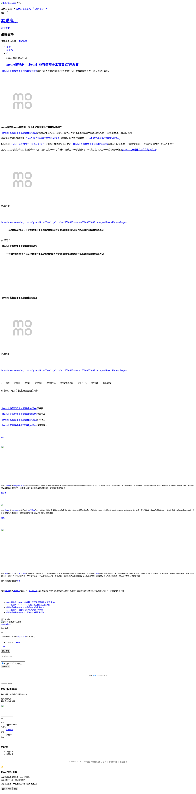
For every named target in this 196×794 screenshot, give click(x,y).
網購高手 (9, 20)
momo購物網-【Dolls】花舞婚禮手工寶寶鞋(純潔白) (42, 64)
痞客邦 (20, 636)
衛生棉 (7, 591)
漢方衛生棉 (33, 591)
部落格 (9, 50)
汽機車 (18, 642)
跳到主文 (5, 28)
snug (3, 437)
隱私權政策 (113, 762)
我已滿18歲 (6, 789)
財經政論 (23, 41)
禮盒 (18, 581)
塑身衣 (3, 493)
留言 (24, 636)
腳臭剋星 (20, 486)
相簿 (8, 47)
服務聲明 (123, 762)
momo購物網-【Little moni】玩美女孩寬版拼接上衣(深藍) (28, 605)
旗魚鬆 (96, 573)
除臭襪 (7, 486)
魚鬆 (3, 518)
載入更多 (5, 651)
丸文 (13, 573)
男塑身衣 (31, 510)
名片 (8, 53)
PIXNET (78, 762)
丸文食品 (22, 573)
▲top (3, 646)
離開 (15, 789)
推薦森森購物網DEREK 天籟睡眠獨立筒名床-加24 (25, 607)
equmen (16, 510)
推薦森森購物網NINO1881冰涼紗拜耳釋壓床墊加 (25, 612)
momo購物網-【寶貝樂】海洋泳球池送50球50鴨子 (25, 610)
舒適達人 (16, 591)
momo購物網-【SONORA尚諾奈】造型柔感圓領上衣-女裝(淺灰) (30, 602)
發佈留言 (5, 667)
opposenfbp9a (6, 624)
